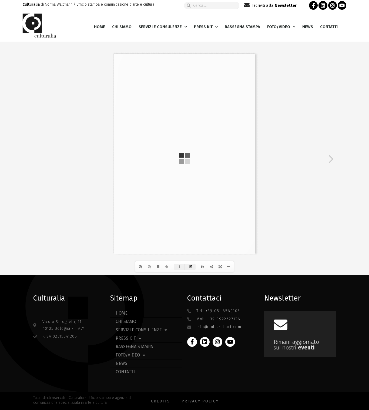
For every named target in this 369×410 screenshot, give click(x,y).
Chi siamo (122, 26)
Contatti (329, 26)
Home (99, 26)
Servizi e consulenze (160, 26)
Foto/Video (278, 26)
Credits (160, 401)
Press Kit (203, 26)
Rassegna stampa (242, 26)
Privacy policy (200, 401)
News (307, 26)
